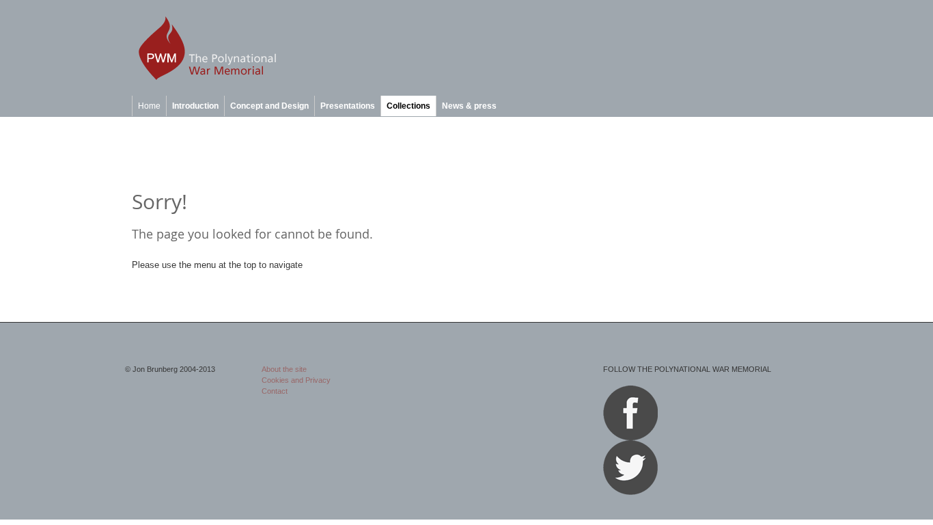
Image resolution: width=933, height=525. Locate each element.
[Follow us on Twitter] (630, 492)
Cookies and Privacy (296, 380)
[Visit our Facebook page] (630, 437)
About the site (284, 369)
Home (149, 106)
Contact (275, 391)
